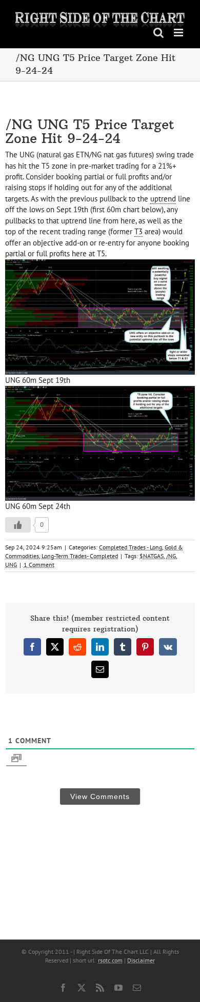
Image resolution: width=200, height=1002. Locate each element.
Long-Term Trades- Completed (80, 556)
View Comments (100, 796)
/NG (171, 556)
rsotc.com (110, 960)
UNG (11, 564)
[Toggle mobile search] (158, 32)
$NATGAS (151, 556)
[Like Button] (18, 525)
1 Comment (39, 564)
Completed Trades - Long (130, 547)
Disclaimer (141, 960)
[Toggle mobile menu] (179, 32)
